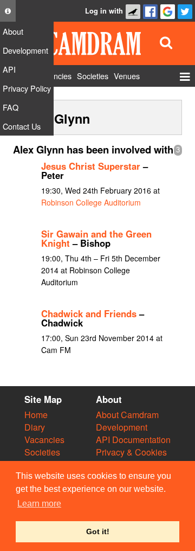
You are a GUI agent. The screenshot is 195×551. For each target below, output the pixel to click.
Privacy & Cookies (131, 452)
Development (121, 427)
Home (36, 414)
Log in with (104, 11)
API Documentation (133, 439)
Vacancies (44, 439)
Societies (42, 452)
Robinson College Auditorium (91, 202)
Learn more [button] (39, 503)
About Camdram (127, 414)
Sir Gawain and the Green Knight (96, 238)
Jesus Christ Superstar (90, 165)
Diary (34, 427)
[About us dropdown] (8, 11)
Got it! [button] (97, 531)
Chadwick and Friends (88, 313)
